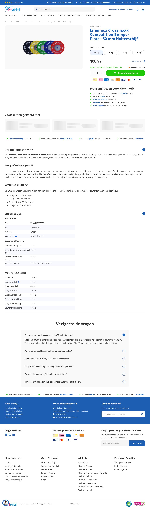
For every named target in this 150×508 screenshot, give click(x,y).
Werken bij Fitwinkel (50, 466)
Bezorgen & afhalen (14, 411)
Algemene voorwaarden (27, 504)
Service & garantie (13, 417)
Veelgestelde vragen (13, 479)
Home (7, 22)
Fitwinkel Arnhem (85, 469)
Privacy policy (41, 504)
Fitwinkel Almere (85, 466)
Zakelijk (130, 9)
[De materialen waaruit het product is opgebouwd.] (16, 236)
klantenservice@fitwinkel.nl (66, 417)
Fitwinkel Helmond (86, 476)
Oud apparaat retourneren (16, 476)
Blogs (43, 479)
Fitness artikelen (47, 15)
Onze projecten (121, 469)
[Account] (137, 9)
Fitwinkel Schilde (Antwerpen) (91, 486)
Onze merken (47, 469)
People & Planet (48, 476)
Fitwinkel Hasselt (85, 490)
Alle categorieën (11, 15)
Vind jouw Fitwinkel (117, 9)
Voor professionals (122, 462)
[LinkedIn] (13, 435)
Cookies (50, 504)
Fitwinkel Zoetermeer (87, 483)
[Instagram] (10, 435)
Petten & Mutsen (17, 22)
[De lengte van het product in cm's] (18, 282)
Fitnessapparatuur (29, 15)
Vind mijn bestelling (14, 408)
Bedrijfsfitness (120, 466)
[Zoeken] (142, 414)
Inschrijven (137, 443)
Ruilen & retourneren (14, 414)
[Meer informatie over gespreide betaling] (144, 61)
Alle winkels (83, 462)
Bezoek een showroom (95, 15)
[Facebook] (6, 435)
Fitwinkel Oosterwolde (87, 479)
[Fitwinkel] (10, 504)
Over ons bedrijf (48, 462)
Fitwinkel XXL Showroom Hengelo (92, 473)
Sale (109, 15)
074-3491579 (61, 414)
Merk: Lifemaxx (95, 26)
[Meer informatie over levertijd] (121, 67)
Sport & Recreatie (74, 15)
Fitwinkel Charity (48, 473)
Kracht (60, 15)
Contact (8, 462)
